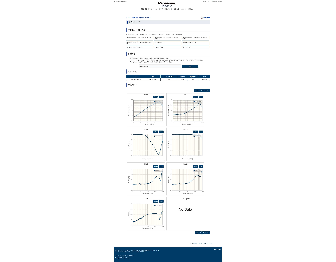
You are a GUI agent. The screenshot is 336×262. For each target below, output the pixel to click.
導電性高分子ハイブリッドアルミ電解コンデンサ (139, 43)
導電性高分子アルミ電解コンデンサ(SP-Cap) (139, 37)
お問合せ (190, 9)
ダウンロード (168, 9)
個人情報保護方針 (146, 250)
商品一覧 (144, 9)
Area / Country (217, 249)
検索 (190, 66)
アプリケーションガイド (155, 9)
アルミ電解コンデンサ (161, 42)
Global (220, 1)
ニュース (183, 9)
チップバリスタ (159, 47)
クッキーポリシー (207, 1)
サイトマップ (124, 250)
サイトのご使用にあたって (134, 250)
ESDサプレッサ (187, 47)
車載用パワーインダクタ (189, 42)
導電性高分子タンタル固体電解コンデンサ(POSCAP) (166, 38)
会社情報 (117, 250)
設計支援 (176, 9)
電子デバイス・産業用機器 (120, 1)
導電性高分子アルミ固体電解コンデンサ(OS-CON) (195, 38)
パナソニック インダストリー (138, 251)
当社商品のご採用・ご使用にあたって (202, 243)
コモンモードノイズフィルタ (134, 47)
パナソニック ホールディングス (122, 251)
